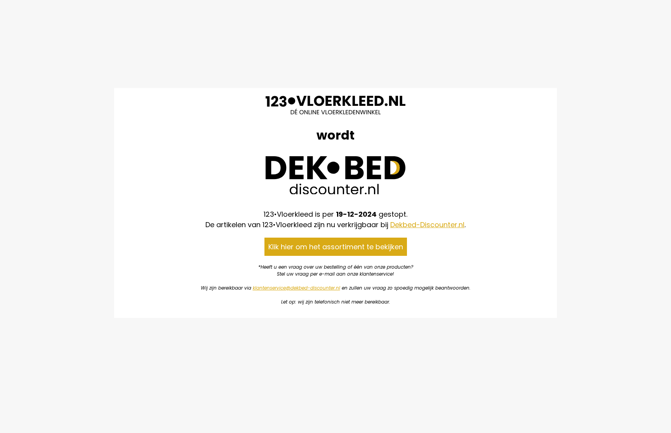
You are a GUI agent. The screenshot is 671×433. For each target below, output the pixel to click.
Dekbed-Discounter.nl (427, 224)
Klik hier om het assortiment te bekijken (335, 247)
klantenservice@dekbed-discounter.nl (296, 288)
